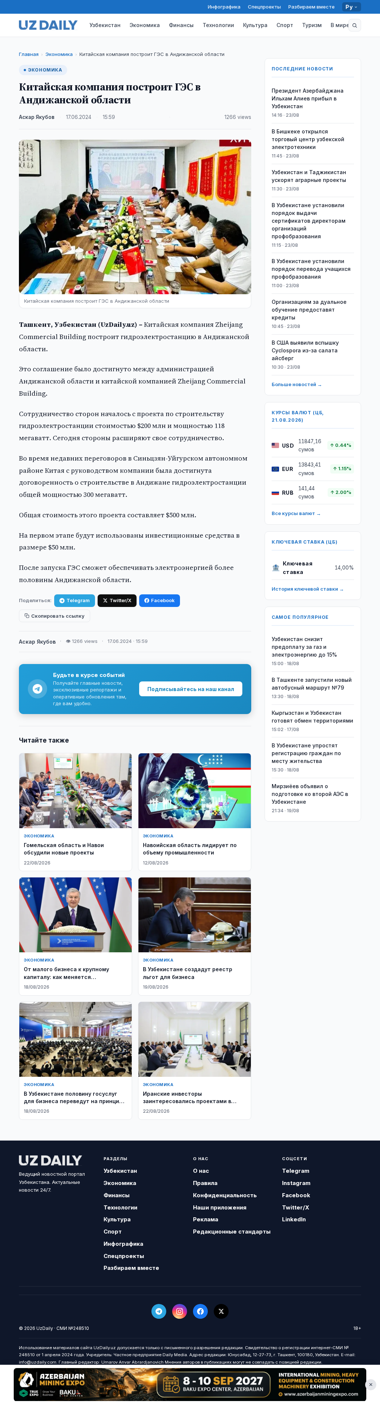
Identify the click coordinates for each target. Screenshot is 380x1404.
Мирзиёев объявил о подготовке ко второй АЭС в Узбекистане (310, 794)
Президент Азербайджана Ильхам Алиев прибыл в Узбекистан (308, 98)
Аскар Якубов (37, 117)
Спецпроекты (264, 7)
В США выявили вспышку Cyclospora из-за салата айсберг (305, 350)
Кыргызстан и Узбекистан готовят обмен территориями (312, 717)
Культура (255, 25)
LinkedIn (294, 1219)
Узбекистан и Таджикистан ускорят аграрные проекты (309, 176)
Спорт (284, 25)
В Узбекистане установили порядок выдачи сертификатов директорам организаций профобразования (308, 220)
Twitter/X (120, 600)
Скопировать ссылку (58, 616)
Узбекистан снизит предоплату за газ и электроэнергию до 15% (304, 647)
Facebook (163, 600)
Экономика (145, 25)
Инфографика (224, 7)
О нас (201, 1170)
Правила (205, 1182)
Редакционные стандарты (232, 1231)
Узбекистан (105, 25)
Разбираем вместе (311, 7)
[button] (354, 25)
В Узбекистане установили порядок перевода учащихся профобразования (311, 269)
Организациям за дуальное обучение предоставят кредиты (309, 310)
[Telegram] (158, 1311)
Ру (349, 7)
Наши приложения (219, 1207)
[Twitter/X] (221, 1311)
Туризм (312, 25)
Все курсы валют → (296, 513)
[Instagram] (179, 1311)
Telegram (78, 600)
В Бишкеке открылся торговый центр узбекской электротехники (308, 139)
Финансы (181, 25)
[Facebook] (200, 1311)
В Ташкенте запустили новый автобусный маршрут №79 (312, 684)
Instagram (296, 1182)
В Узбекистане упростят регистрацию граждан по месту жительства (306, 753)
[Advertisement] (190, 1384)
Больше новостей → (297, 384)
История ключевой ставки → (308, 589)
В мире (340, 25)
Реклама (205, 1219)
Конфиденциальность (225, 1195)
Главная (29, 54)
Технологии (218, 25)
